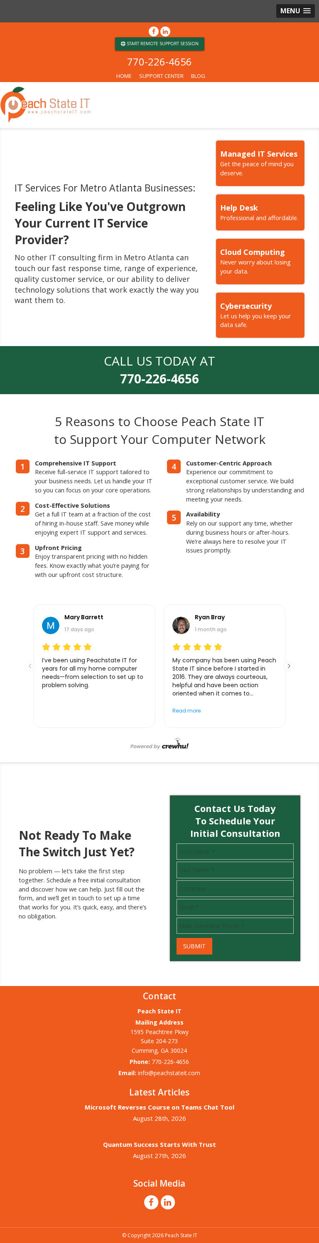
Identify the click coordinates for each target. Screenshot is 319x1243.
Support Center (161, 76)
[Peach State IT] (159, 105)
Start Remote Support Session (162, 43)
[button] (295, 11)
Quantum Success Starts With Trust (159, 1144)
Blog (198, 76)
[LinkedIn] (165, 31)
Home (124, 76)
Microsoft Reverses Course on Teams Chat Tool (159, 1107)
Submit (194, 946)
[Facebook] (154, 31)
